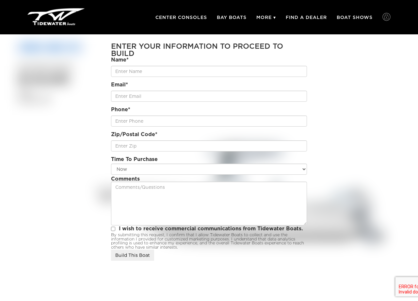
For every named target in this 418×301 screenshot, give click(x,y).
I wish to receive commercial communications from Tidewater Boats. (211, 228)
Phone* (120, 109)
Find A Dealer (306, 17)
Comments (125, 179)
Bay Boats (232, 17)
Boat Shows (355, 17)
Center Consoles (181, 17)
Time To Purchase (134, 159)
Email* (119, 84)
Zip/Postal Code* (134, 134)
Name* (120, 59)
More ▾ (266, 17)
